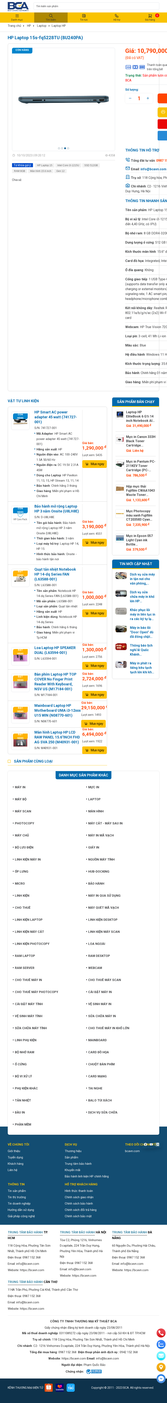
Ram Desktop (99, 956)
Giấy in (93, 847)
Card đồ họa (98, 1052)
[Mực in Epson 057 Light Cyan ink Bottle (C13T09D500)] (119, 538)
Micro (20, 883)
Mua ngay (97, 464)
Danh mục (17, 19)
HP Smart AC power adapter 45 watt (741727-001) (55, 417)
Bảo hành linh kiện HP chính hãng (87, 1176)
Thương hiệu (73, 1151)
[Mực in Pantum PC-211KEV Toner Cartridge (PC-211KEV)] (119, 464)
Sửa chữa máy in (102, 1016)
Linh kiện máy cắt (29, 932)
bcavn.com (132, 1151)
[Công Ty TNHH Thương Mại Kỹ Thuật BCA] (18, 6)
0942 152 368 (129, 1352)
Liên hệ (12, 1170)
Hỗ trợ (116, 19)
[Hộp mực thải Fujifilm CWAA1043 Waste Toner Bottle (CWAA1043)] (119, 488)
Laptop (41, 26)
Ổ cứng (21, 1064)
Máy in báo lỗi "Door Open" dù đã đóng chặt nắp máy (141, 632)
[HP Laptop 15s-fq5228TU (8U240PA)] (63, 99)
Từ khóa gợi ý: (22, 165)
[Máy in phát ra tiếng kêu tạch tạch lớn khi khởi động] (121, 664)
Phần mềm (23, 1124)
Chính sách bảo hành (79, 1203)
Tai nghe (95, 1088)
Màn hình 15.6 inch (40, 171)
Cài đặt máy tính (29, 1004)
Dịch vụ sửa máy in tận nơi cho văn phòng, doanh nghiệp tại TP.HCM (142, 579)
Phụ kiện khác (26, 1088)
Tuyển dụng (15, 1157)
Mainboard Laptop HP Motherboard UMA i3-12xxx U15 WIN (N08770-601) (57, 710)
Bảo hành (96, 883)
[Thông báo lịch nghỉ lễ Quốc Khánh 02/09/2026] (121, 646)
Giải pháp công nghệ (21, 1216)
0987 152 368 (32, 1257)
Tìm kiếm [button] (51, 19)
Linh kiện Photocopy (32, 944)
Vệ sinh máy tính (28, 1016)
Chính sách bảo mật (78, 1216)
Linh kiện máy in (28, 859)
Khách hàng (15, 1164)
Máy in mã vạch (101, 835)
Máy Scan (23, 811)
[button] (59, 148)
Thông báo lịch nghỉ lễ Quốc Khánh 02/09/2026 (141, 650)
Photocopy (24, 823)
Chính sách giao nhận (79, 1197)
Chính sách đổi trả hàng (81, 1210)
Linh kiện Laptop (29, 920)
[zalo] (161, 1344)
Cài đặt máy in (100, 992)
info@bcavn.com (153, 169)
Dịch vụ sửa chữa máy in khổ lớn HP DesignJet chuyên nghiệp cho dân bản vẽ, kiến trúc (142, 597)
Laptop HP (59, 26)
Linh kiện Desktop (103, 920)
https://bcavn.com (32, 1270)
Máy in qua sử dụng (104, 895)
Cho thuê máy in (28, 980)
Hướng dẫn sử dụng (21, 1210)
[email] (161, 1355)
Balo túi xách (100, 1100)
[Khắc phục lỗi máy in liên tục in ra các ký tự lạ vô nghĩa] (121, 611)
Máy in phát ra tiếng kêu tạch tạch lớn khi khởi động (142, 668)
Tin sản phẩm (17, 1191)
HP (29, 26)
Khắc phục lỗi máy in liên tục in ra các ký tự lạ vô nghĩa (142, 614)
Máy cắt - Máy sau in (105, 823)
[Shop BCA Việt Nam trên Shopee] (48, 1388)
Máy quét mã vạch (103, 908)
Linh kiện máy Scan (104, 932)
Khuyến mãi (72, 1170)
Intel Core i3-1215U (68, 165)
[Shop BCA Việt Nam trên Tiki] (70, 1388)
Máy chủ (22, 835)
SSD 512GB (91, 165)
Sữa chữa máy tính (31, 1028)
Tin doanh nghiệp (19, 1203)
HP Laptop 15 (44, 165)
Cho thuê (23, 908)
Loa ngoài (96, 944)
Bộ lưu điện (24, 847)
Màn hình (96, 811)
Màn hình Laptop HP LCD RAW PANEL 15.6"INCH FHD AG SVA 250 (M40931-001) (57, 737)
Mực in (93, 787)
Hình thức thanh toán (79, 1191)
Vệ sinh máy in (99, 1004)
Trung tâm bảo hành (78, 1164)
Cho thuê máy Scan (104, 980)
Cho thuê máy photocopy (36, 992)
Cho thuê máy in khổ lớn (108, 1028)
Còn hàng (22, 50)
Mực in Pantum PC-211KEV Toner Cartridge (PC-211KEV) (140, 468)
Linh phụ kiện (25, 1040)
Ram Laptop (25, 956)
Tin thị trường (17, 1197)
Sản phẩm (71, 1157)
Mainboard (97, 1040)
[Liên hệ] (161, 1367)
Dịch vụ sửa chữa (103, 1112)
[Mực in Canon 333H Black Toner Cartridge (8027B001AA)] (119, 439)
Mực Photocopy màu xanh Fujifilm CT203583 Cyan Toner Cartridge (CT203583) (139, 519)
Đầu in (20, 1112)
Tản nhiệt (23, 1100)
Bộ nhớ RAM (24, 1052)
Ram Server (24, 968)
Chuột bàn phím (101, 1064)
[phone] (161, 1332)
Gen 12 (60, 171)
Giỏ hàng (151, 17)
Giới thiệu (14, 1151)
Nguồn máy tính (101, 859)
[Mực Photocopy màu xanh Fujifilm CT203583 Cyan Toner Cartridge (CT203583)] (119, 513)
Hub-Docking (98, 871)
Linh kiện (22, 895)
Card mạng (97, 1076)
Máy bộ (20, 799)
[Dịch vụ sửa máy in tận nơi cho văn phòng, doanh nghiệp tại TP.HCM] (121, 575)
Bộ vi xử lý (23, 1076)
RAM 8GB (19, 171)
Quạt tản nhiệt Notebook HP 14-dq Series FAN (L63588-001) (55, 574)
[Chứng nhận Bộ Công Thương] (94, 1371)
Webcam (95, 968)
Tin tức (84, 19)
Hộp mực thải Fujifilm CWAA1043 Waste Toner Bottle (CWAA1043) (141, 492)
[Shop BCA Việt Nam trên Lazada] (59, 1388)
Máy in (20, 787)
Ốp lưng (21, 871)
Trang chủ (14, 26)
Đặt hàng (20, 573)
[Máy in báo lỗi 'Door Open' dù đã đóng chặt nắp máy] (121, 629)
